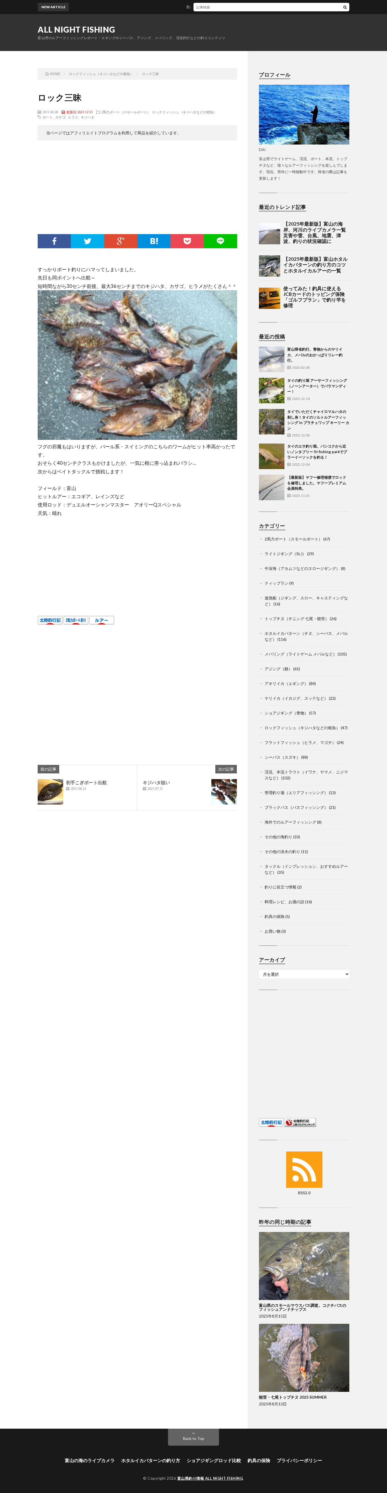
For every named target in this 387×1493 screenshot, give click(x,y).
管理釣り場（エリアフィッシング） (296, 792)
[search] (345, 7)
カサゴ (60, 117)
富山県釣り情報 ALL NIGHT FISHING (210, 1478)
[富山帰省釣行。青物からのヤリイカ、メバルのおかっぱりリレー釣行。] (271, 359)
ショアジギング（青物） (286, 713)
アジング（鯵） (278, 668)
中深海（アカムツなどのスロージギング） (302, 568)
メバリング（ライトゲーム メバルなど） (301, 654)
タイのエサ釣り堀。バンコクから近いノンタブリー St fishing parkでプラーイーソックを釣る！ (317, 451)
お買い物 (272, 931)
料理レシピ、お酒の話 (284, 901)
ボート (47, 117)
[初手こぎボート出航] (50, 792)
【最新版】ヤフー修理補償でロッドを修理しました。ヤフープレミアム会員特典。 (316, 483)
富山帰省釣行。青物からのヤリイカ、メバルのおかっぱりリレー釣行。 (217, 7)
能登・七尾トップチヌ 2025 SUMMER (293, 1397)
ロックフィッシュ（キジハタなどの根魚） (184, 112)
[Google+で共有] (120, 241)
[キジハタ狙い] (224, 792)
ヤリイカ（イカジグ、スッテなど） (296, 698)
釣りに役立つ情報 (280, 887)
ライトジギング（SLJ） (285, 553)
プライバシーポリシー (299, 1460)
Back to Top (193, 1438)
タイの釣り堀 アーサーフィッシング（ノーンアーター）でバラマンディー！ (317, 386)
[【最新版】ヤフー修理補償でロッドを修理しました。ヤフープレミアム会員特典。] (271, 487)
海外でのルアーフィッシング (290, 822)
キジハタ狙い (156, 782)
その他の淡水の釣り (282, 851)
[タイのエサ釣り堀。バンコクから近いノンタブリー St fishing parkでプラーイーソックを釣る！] (271, 456)
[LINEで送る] (220, 241)
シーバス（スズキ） (282, 757)
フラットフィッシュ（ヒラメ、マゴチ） (300, 742)
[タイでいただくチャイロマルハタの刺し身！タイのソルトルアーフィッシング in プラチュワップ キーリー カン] (271, 421)
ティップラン (276, 583)
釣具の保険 (274, 916)
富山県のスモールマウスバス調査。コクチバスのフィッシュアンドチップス (302, 1307)
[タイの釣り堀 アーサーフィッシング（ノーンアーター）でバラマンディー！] (271, 390)
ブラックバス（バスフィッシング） (296, 807)
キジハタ (87, 117)
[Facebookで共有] (54, 241)
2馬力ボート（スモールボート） (125, 112)
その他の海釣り (278, 836)
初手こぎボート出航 (86, 782)
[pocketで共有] (187, 241)
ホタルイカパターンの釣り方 (150, 1460)
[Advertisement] (137, 188)
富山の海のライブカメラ (90, 1460)
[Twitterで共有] (87, 241)
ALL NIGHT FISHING (76, 29)
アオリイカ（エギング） (286, 683)
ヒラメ (73, 117)
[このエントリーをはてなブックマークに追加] (154, 241)
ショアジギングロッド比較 (214, 1460)
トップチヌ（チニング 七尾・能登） (297, 618)
